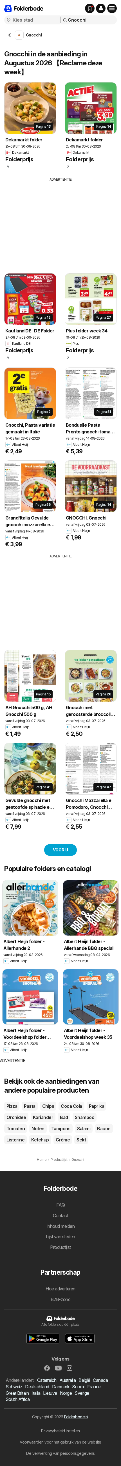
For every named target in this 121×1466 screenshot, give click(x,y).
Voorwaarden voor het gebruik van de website (60, 1442)
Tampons (60, 1128)
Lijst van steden (60, 1236)
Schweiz (14, 1386)
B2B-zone (61, 1299)
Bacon (103, 1128)
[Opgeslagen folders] (90, 8)
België (84, 1380)
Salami (83, 1128)
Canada (100, 1380)
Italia (36, 1393)
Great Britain (17, 1393)
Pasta (29, 1106)
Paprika (96, 1106)
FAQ (60, 1205)
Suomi (78, 1386)
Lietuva (50, 1393)
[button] (101, 8)
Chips (48, 1106)
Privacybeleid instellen (60, 1430)
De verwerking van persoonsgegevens (60, 1453)
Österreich (47, 1380)
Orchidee (16, 1117)
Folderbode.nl (76, 1416)
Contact (60, 1215)
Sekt (81, 1140)
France (94, 1386)
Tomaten (15, 1128)
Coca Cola (71, 1106)
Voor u (60, 849)
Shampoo (84, 1117)
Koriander (43, 1117)
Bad (64, 1117)
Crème (63, 1140)
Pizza (11, 1106)
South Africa (18, 1399)
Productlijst (60, 1247)
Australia (67, 1380)
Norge (66, 1393)
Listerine (15, 1140)
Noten (38, 1128)
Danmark (60, 1386)
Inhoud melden (60, 1226)
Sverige (82, 1393)
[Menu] (112, 8)
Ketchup (40, 1140)
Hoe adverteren (60, 1289)
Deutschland (37, 1386)
